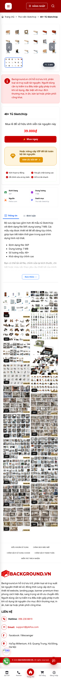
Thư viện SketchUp (42, 201)
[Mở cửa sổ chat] (54, 661)
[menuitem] (20, 547)
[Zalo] (6, 651)
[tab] (11, 216)
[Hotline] (6, 661)
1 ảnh (50, 65)
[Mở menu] (8, 6)
